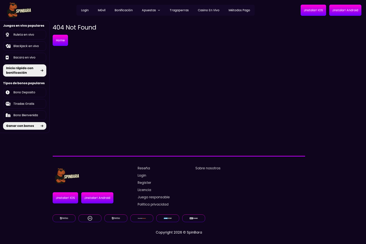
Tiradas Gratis (23, 104)
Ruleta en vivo (23, 34)
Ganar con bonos (20, 126)
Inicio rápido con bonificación (19, 70)
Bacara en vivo (24, 57)
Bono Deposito (24, 92)
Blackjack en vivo (26, 46)
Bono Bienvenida (25, 115)
